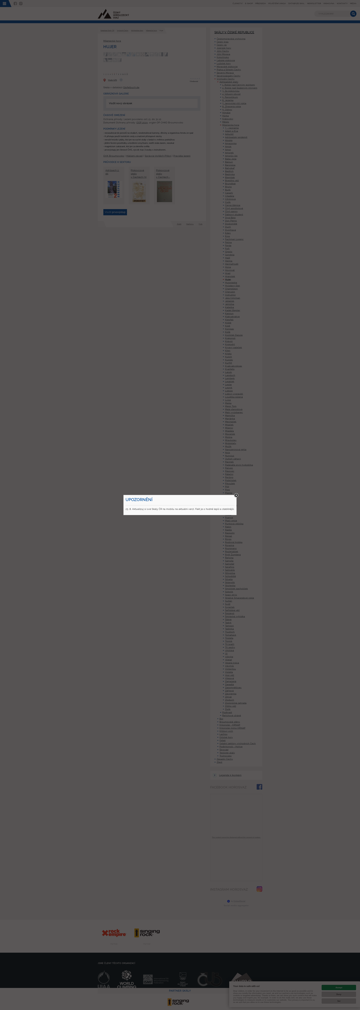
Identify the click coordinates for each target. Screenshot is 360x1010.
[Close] (236, 495)
